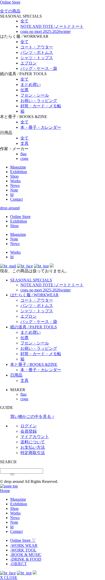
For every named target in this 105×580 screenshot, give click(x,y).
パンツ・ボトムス (36, 52)
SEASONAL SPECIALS (31, 280)
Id (12, 194)
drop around (10, 208)
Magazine (18, 167)
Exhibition (18, 172)
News (15, 185)
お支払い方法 (32, 447)
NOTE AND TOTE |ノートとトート (52, 26)
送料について (32, 442)
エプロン (28, 63)
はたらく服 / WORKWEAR (34, 295)
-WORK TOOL (23, 550)
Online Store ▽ (23, 540)
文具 (24, 143)
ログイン (28, 426)
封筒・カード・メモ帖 (40, 106)
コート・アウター (36, 47)
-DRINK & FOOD (25, 559)
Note (14, 190)
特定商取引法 (32, 452)
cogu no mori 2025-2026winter (45, 31)
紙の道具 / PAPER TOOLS (33, 327)
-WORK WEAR (23, 545)
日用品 (16, 375)
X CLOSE (8, 577)
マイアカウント (34, 436)
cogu (24, 158)
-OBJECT (18, 564)
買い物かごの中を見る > (32, 416)
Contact (16, 199)
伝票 (24, 90)
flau (23, 154)
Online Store (10, 2)
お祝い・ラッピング (38, 100)
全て (24, 21)
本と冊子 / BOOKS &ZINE (33, 364)
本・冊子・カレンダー (40, 127)
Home (5, 490)
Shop (14, 176)
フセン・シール (34, 95)
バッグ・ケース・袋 (38, 68)
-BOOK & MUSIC (26, 554)
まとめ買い (30, 84)
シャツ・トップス (36, 58)
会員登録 (28, 431)
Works (15, 181)
